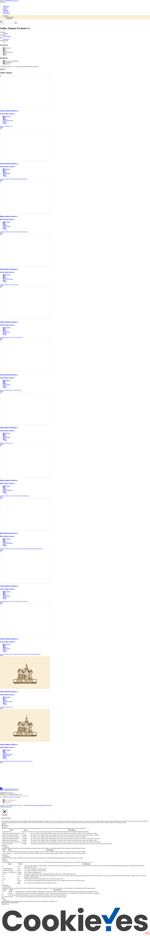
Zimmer (5, 9)
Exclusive (5, 33)
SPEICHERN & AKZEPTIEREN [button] (10, 902)
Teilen (3, 69)
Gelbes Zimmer (7, 36)
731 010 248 (17, 797)
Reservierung (6, 13)
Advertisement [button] (5, 885)
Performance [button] (5, 855)
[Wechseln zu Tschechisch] (10, 17)
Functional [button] (4, 845)
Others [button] (3, 898)
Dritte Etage (6, 39)
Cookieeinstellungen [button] (29, 805)
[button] (5, 15)
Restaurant (5, 10)
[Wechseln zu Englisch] (9, 18)
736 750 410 (11, 797)
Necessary (6, 825)
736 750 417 (5, 797)
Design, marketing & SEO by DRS (42, 805)
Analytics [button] (4, 859)
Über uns (5, 7)
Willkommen (6, 6)
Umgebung (6, 11)
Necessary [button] (4, 824)
